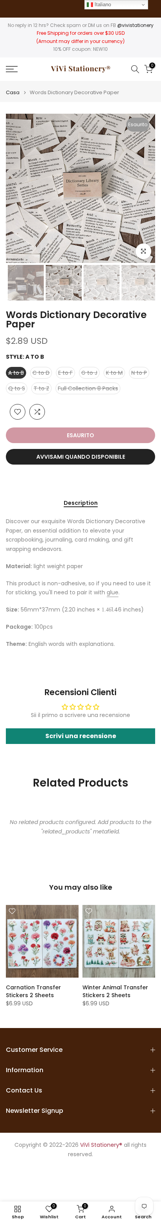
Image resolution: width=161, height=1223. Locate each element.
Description (81, 503)
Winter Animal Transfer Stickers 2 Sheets (115, 991)
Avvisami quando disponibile (80, 457)
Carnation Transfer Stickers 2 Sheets (33, 991)
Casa (13, 92)
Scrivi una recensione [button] (80, 735)
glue (112, 592)
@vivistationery (135, 25)
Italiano (102, 4)
